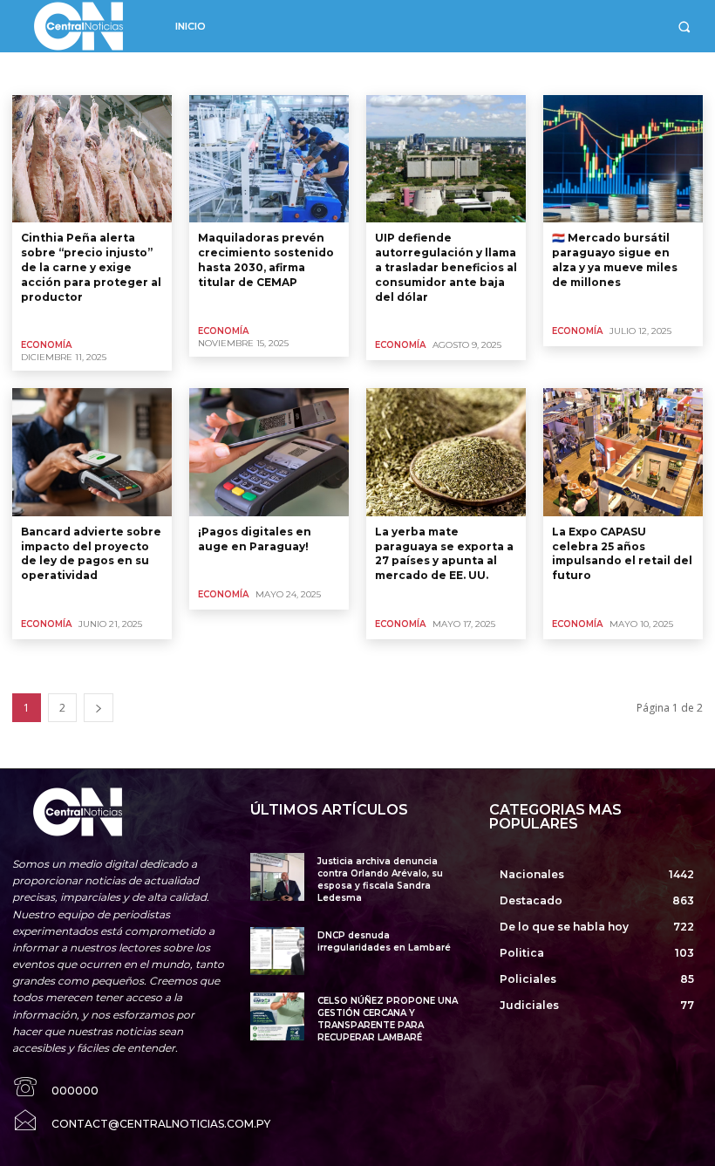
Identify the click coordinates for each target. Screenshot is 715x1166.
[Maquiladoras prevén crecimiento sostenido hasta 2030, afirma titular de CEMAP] (269, 158)
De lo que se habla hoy (226, 72)
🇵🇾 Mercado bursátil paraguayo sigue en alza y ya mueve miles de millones (615, 259)
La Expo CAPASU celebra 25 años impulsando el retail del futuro (622, 553)
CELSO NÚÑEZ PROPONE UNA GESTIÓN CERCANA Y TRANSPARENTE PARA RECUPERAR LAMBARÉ (387, 1019)
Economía (449, 72)
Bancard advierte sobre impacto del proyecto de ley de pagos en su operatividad (91, 553)
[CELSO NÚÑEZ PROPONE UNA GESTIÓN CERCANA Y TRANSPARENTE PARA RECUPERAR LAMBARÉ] (276, 1016)
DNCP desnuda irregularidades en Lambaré (384, 941)
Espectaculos (521, 72)
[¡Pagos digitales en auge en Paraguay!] (269, 451)
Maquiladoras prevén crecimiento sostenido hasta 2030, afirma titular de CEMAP (266, 259)
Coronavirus (47, 72)
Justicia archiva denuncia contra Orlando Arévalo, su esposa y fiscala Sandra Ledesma (380, 879)
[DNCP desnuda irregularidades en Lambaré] (276, 951)
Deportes (319, 72)
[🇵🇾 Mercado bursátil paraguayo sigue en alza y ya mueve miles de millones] (623, 158)
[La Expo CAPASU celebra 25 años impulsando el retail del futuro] (623, 451)
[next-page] (98, 707)
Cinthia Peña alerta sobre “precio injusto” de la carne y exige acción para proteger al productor (91, 267)
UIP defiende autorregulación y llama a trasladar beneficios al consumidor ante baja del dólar (446, 267)
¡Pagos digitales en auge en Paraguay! (254, 539)
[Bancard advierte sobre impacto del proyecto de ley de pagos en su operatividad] (92, 451)
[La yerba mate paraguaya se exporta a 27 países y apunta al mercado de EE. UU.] (446, 451)
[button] (684, 26)
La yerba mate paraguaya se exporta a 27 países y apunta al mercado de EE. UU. (444, 553)
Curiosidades (124, 72)
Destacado (383, 72)
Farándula (592, 72)
